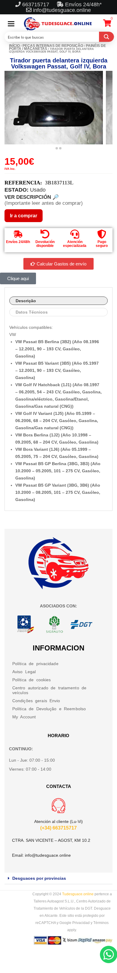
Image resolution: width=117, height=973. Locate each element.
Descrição (26, 300)
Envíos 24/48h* (83, 4)
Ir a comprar (23, 215)
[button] (58, 878)
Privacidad (81, 923)
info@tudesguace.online (62, 10)
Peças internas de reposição (52, 46)
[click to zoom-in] (53, 107)
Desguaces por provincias (39, 878)
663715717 (36, 4)
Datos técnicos (32, 312)
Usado (38, 190)
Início (14, 46)
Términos (101, 923)
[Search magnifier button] (106, 37)
